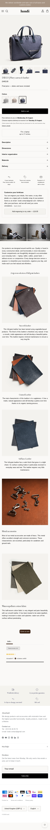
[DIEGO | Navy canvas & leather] (22, 100)
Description (6, 142)
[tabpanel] (25, 661)
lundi (7, 814)
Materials (5, 160)
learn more (17, 206)
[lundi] (25, 11)
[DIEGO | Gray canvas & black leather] (5, 100)
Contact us (5, 800)
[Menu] (2, 11)
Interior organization (9, 154)
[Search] (8, 11)
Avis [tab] (9, 641)
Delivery (5, 166)
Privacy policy (29, 800)
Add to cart (25, 111)
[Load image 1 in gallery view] (25, 40)
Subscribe (25, 776)
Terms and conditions (17, 800)
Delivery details (6, 125)
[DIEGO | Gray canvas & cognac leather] (14, 100)
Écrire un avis (25, 631)
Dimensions (6, 148)
